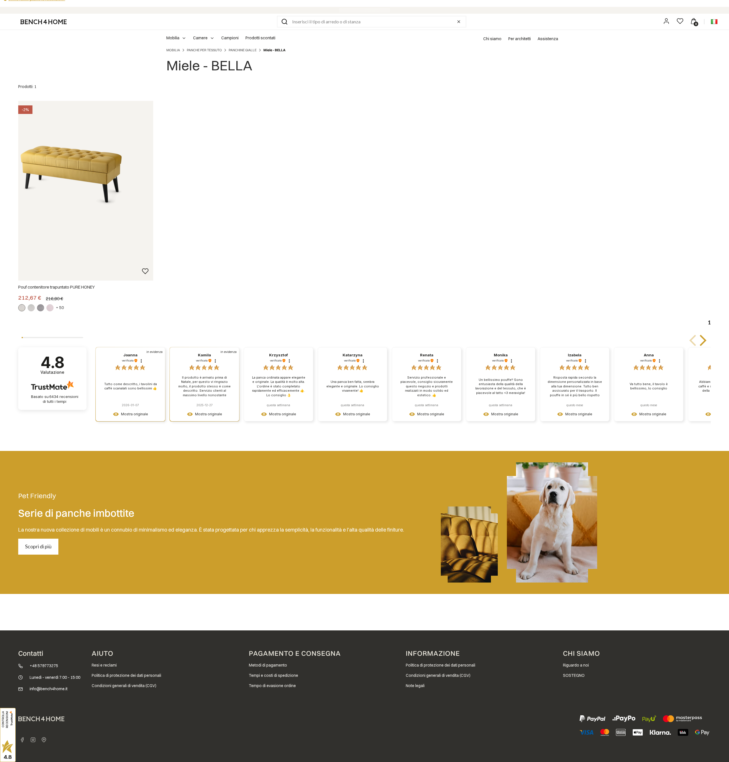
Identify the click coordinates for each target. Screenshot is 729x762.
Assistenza (548, 38)
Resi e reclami (104, 665)
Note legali (415, 685)
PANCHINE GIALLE (243, 50)
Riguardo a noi (576, 665)
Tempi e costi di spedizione (273, 675)
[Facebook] (22, 740)
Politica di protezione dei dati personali (126, 675)
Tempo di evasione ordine (272, 685)
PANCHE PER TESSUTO (204, 50)
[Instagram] (33, 740)
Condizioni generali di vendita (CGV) (124, 685)
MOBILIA (173, 50)
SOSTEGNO (574, 675)
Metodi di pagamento (268, 665)
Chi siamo (492, 38)
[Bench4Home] (44, 740)
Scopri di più (38, 546)
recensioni (60, 399)
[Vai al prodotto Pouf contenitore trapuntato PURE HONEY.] (70, 170)
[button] (284, 21)
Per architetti (519, 38)
